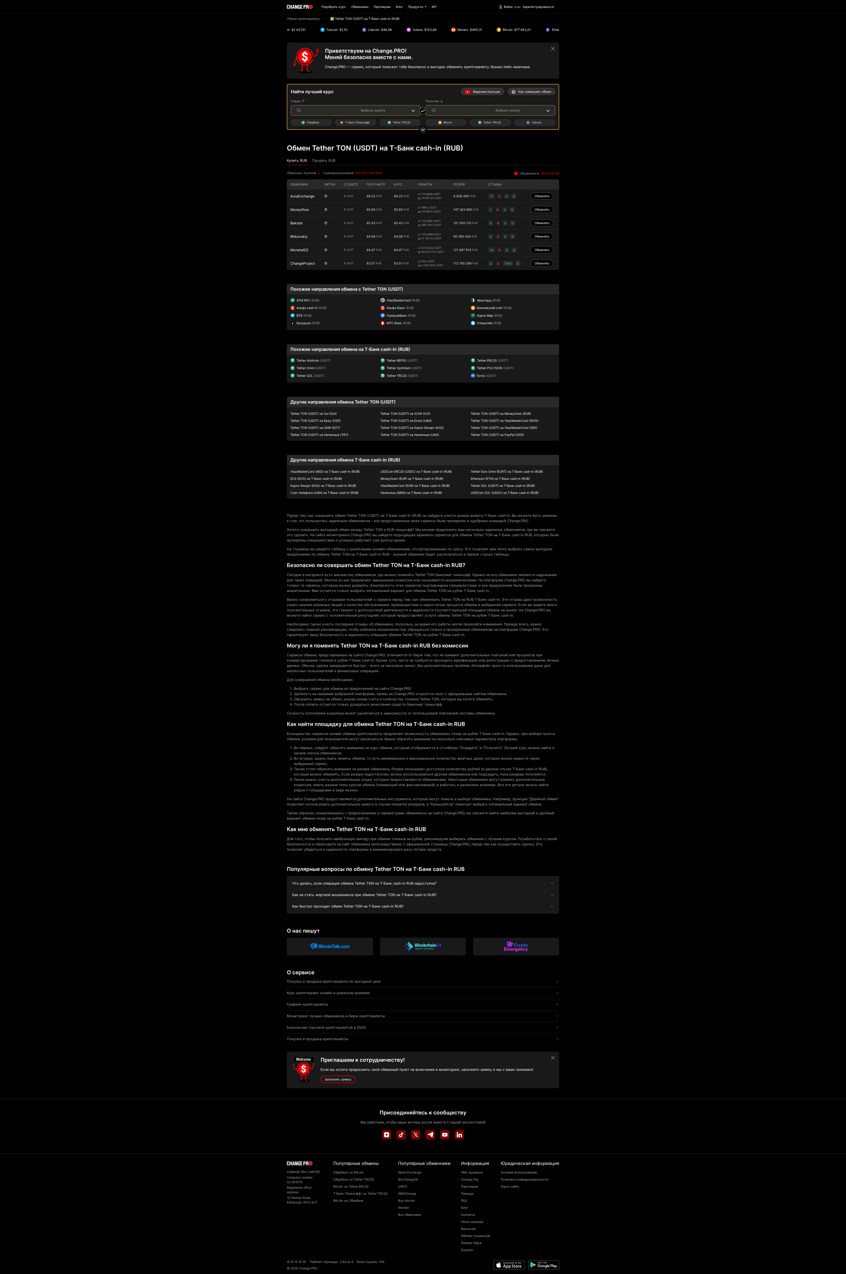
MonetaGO (299, 250)
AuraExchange (302, 196)
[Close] (553, 48)
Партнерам (382, 7)
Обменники (359, 7)
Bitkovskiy (299, 236)
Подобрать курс (333, 7)
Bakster (296, 223)
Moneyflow (299, 209)
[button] (417, 6)
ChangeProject (302, 263)
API (434, 7)
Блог (399, 7)
